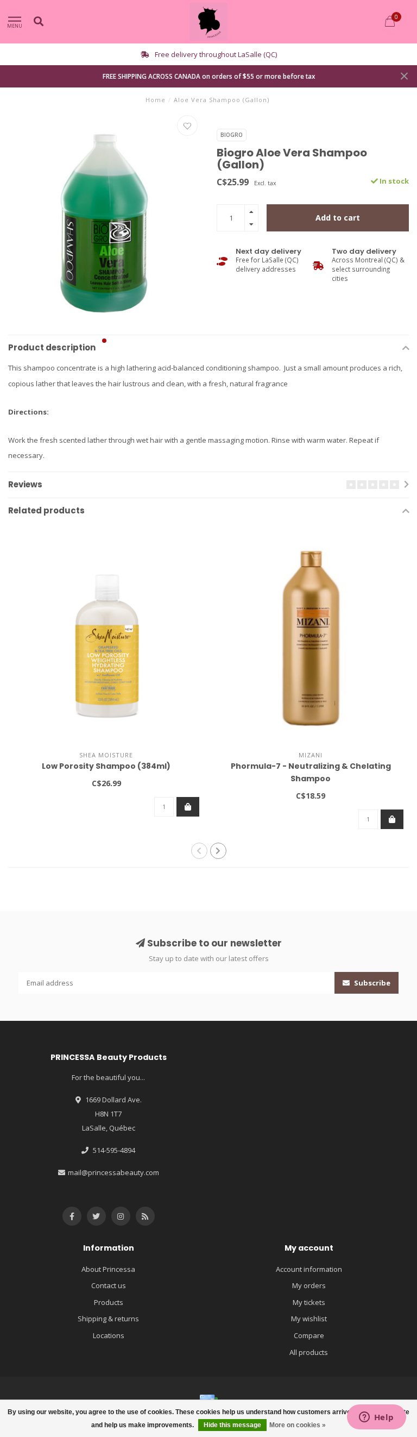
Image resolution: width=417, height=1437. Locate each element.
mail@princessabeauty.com (113, 1172)
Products (108, 1302)
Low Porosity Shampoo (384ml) (106, 766)
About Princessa (108, 1269)
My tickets (309, 1302)
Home (156, 100)
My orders (309, 1285)
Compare (309, 1335)
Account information (309, 1269)
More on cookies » (297, 1425)
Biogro (231, 135)
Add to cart (337, 217)
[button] (104, 340)
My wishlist (309, 1318)
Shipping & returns (108, 1318)
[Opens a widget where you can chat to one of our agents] (376, 1418)
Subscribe (371, 983)
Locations (108, 1335)
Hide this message (232, 1425)
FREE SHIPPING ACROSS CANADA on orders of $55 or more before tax (209, 76)
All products (308, 1352)
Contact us (108, 1285)
